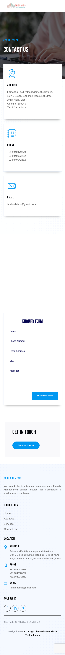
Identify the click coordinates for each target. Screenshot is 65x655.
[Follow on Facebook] (7, 608)
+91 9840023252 (16, 156)
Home (7, 513)
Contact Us (10, 529)
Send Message (45, 395)
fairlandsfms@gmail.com (21, 204)
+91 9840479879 (16, 152)
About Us (9, 518)
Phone (13, 564)
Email (13, 583)
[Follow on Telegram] (23, 608)
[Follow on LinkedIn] (15, 608)
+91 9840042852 (16, 159)
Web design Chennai (32, 631)
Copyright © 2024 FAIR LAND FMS (22, 622)
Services (9, 524)
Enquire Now (24, 445)
